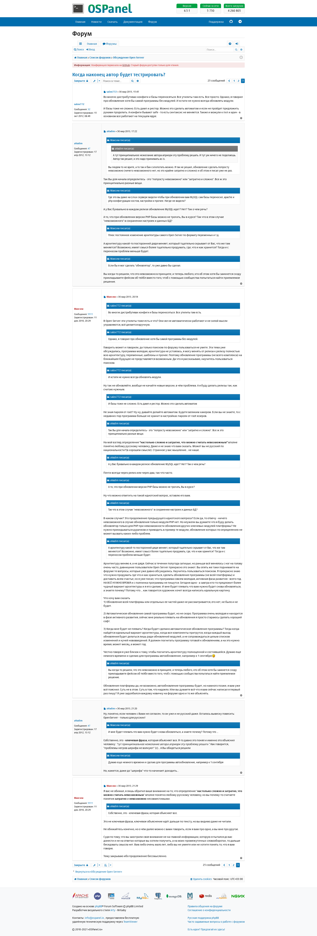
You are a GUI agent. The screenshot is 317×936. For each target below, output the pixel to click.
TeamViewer (130, 921)
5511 (90, 314)
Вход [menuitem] (238, 44)
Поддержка (216, 21)
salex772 (79, 104)
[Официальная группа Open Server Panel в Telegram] (240, 21)
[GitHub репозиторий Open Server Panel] (231, 21)
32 (89, 109)
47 (89, 148)
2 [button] (238, 80)
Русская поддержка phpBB (203, 917)
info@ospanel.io (94, 917)
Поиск (80, 49)
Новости (96, 21)
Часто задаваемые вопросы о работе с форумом (216, 921)
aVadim (78, 143)
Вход (92, 49)
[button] (229, 81)
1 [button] (234, 80)
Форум (152, 21)
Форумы (111, 43)
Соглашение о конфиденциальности (209, 910)
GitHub (126, 65)
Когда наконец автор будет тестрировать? (118, 74)
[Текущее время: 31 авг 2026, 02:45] (241, 57)
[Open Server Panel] (102, 9)
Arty (112, 910)
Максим (78, 308)
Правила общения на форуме (205, 906)
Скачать (113, 21)
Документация (132, 21)
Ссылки (81, 44)
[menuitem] (230, 44)
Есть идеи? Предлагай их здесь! (206, 929)
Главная (80, 21)
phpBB (98, 906)
